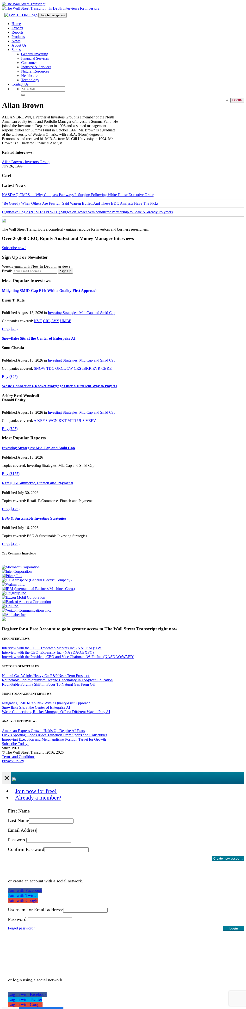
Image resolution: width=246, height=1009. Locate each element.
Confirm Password (26, 849)
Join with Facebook (25, 890)
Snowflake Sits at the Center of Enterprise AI (38, 338)
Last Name (18, 820)
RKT (63, 420)
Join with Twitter (23, 895)
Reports (17, 32)
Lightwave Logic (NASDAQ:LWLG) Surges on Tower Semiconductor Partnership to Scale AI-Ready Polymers (87, 212)
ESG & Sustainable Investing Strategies (34, 518)
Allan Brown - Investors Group (25, 162)
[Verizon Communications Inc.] (26, 610)
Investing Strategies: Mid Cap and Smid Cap (81, 313)
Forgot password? (21, 928)
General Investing (34, 54)
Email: (7, 271)
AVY (55, 321)
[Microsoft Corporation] (21, 567)
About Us (19, 45)
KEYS (42, 420)
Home (16, 24)
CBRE (106, 368)
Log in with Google (25, 1004)
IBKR (87, 368)
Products (18, 37)
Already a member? (38, 797)
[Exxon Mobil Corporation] (23, 597)
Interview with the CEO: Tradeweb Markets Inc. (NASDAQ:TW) (52, 648)
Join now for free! (36, 791)
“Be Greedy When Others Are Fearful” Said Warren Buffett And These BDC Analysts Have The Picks (80, 203)
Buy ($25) (10, 329)
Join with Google (23, 900)
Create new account (227, 858)
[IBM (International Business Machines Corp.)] (38, 589)
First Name (19, 810)
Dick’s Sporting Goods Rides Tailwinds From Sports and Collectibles (54, 735)
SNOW (39, 368)
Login (237, 100)
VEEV (91, 420)
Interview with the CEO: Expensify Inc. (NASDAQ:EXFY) (48, 652)
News (16, 41)
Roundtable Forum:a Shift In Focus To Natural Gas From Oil (48, 684)
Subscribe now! (14, 248)
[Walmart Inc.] (13, 584)
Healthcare (29, 76)
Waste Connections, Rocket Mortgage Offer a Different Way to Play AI (59, 386)
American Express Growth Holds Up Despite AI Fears (43, 731)
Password (17, 839)
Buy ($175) (10, 474)
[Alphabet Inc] (13, 615)
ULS (81, 420)
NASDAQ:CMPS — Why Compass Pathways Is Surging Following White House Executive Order (78, 195)
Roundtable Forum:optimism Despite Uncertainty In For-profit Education (57, 680)
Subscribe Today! (15, 744)
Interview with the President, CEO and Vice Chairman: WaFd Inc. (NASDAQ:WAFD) (68, 657)
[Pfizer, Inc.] (12, 576)
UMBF (65, 321)
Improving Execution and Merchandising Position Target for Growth (54, 739)
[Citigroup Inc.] (14, 593)
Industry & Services (36, 67)
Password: (18, 919)
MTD (72, 420)
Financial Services (35, 58)
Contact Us (20, 84)
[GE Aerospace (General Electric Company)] (37, 580)
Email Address (22, 830)
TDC (50, 368)
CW (70, 368)
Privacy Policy (13, 761)
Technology (30, 80)
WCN (53, 420)
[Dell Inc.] (10, 606)
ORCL (60, 368)
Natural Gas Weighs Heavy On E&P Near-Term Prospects (46, 676)
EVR (96, 368)
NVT (38, 321)
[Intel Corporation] (17, 571)
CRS (77, 368)
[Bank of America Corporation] (26, 602)
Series (16, 50)
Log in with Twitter (25, 999)
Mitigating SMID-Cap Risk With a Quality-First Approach (50, 291)
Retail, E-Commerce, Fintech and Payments (37, 483)
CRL (46, 321)
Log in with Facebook (27, 994)
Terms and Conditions (18, 757)
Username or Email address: (35, 909)
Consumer (29, 63)
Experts (17, 28)
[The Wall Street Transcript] (23, 4)
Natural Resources (35, 71)
